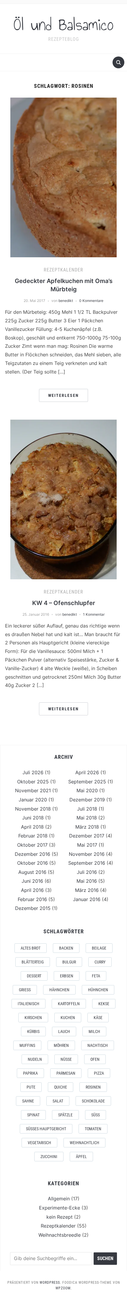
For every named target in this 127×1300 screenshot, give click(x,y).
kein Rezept (59, 1217)
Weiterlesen (63, 395)
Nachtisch (97, 1045)
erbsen (66, 976)
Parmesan (65, 1073)
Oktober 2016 (32, 863)
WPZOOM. (64, 1288)
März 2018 (87, 827)
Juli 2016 (87, 872)
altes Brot (30, 948)
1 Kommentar (94, 614)
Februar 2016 (32, 899)
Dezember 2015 (33, 908)
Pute (31, 1087)
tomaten (93, 1128)
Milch (94, 1031)
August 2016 (32, 872)
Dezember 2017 (86, 836)
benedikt (65, 300)
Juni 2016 (32, 881)
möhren (61, 1045)
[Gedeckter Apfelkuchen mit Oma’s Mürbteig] (63, 177)
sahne (28, 1101)
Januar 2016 (86, 899)
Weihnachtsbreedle (59, 1235)
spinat (33, 1115)
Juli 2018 (87, 809)
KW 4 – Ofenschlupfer (63, 603)
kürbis (33, 1031)
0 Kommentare (91, 300)
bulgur (69, 962)
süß (95, 1115)
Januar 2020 (33, 800)
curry (100, 962)
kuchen (68, 1017)
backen (66, 948)
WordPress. (50, 1282)
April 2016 (32, 890)
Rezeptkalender (63, 270)
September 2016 (86, 863)
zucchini (48, 1156)
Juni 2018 (33, 818)
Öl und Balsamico (64, 25)
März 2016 (87, 890)
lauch (64, 1031)
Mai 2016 (86, 881)
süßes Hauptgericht (46, 1128)
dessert (34, 976)
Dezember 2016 (32, 854)
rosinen (93, 1087)
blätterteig (33, 962)
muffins (27, 1045)
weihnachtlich (84, 1142)
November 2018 (33, 809)
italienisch (28, 1003)
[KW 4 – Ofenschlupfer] (63, 499)
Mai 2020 (87, 790)
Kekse (103, 1003)
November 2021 (33, 790)
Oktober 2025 (33, 782)
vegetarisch (39, 1142)
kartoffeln (69, 1003)
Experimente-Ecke (59, 1208)
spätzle (65, 1115)
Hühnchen (98, 989)
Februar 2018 (33, 836)
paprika (30, 1073)
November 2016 (87, 854)
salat (58, 1101)
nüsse (66, 1059)
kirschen (33, 1017)
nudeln (35, 1059)
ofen (95, 1059)
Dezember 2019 (87, 800)
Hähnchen (59, 989)
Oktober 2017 (32, 845)
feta (96, 976)
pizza (99, 1073)
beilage (99, 948)
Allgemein (59, 1199)
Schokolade (93, 1101)
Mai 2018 (86, 818)
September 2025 (87, 782)
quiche (60, 1087)
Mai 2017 (87, 845)
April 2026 (87, 772)
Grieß (25, 989)
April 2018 (32, 827)
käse (98, 1017)
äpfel (81, 1156)
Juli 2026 (32, 772)
